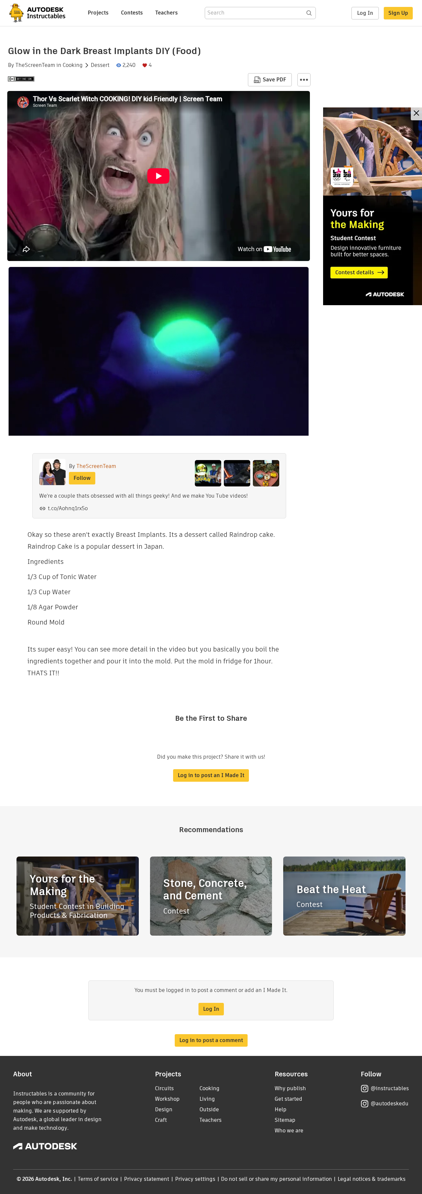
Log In (365, 13)
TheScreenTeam (35, 65)
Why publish (290, 1088)
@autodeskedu (389, 1103)
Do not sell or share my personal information (276, 1179)
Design (163, 1109)
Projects (98, 12)
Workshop (167, 1099)
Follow (82, 478)
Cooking (73, 65)
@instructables (390, 1088)
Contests (132, 12)
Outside (209, 1109)
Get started (288, 1099)
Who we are (289, 1130)
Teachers (166, 12)
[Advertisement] (372, 206)
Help (280, 1109)
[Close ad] (416, 113)
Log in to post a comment (211, 1040)
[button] (304, 79)
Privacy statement (146, 1179)
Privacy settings (195, 1179)
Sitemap (285, 1120)
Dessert (100, 65)
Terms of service (98, 1179)
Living (207, 1099)
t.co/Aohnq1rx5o (68, 508)
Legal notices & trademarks (372, 1179)
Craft (161, 1120)
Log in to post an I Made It (211, 775)
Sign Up (398, 13)
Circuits (164, 1088)
